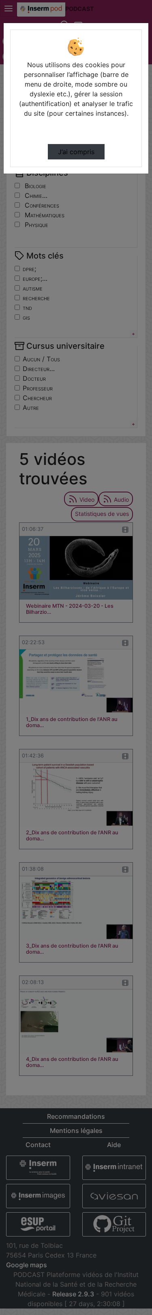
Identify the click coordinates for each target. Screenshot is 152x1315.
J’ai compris (76, 152)
